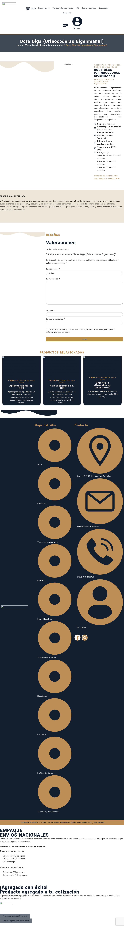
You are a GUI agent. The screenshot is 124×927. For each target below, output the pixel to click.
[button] (44, 8)
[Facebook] (77, 638)
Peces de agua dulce (51, 45)
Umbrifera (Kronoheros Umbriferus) (102, 385)
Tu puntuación (53, 269)
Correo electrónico (55, 319)
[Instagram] (85, 638)
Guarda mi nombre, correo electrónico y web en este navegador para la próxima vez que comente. (80, 330)
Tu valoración (53, 279)
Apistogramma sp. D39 (21, 387)
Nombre (50, 310)
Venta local (31, 45)
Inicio (20, 45)
